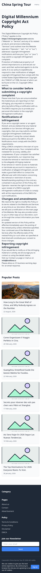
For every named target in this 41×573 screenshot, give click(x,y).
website (5, 85)
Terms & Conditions (10, 522)
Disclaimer (6, 529)
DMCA (4, 532)
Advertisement (8, 511)
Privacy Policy (7, 525)
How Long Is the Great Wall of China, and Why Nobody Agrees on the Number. (19, 305)
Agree (35, 567)
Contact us (13, 258)
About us (5, 504)
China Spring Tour (16, 4)
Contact (5, 508)
